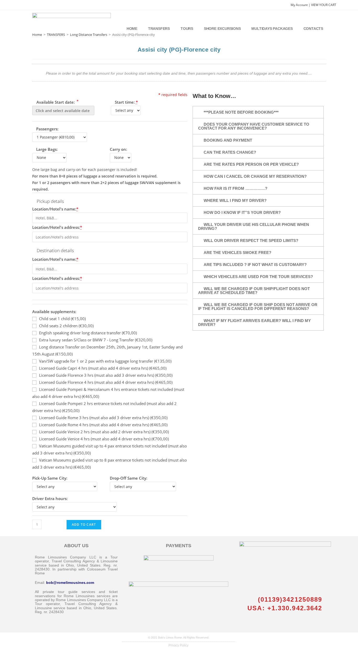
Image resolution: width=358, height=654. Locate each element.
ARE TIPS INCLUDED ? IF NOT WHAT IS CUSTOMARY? (255, 264)
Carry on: (118, 149)
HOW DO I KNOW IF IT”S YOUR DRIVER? (242, 212)
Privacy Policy (178, 645)
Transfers (159, 28)
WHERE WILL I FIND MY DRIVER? (235, 200)
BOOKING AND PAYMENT (228, 140)
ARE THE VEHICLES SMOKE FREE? (237, 252)
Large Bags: (47, 149)
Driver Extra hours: (50, 498)
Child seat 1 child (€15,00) (62, 318)
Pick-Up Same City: (49, 478)
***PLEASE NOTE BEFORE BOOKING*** (241, 112)
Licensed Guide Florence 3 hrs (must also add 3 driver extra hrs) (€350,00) (105, 375)
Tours (187, 28)
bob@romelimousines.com (70, 582)
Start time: (126, 102)
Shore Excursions (222, 28)
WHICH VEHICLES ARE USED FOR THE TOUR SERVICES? (258, 276)
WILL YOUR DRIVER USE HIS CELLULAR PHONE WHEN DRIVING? (253, 226)
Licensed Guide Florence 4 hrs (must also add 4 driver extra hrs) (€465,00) (105, 382)
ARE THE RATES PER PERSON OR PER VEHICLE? (251, 164)
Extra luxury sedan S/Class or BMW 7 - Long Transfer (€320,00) (95, 339)
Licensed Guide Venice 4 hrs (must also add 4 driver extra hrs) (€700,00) (104, 438)
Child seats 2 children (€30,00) (66, 325)
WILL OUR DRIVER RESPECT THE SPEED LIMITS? (251, 240)
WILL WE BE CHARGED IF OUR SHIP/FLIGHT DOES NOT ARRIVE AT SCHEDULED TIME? (254, 290)
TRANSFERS (56, 34)
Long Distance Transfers (88, 34)
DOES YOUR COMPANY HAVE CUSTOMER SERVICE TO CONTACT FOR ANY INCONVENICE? (253, 126)
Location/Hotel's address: (57, 227)
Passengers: (47, 128)
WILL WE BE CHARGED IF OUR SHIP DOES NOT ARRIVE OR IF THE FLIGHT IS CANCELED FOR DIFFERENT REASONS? (257, 306)
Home (132, 28)
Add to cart (84, 524)
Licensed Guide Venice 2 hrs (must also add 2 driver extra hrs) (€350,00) (104, 431)
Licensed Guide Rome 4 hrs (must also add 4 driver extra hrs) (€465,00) (103, 424)
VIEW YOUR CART (323, 5)
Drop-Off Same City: (128, 478)
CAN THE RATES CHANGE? (230, 152)
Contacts (313, 28)
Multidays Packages (271, 28)
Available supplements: (54, 311)
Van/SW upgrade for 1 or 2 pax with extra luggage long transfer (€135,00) (105, 361)
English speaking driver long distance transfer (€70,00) (88, 332)
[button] (258, 112)
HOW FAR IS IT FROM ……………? (235, 188)
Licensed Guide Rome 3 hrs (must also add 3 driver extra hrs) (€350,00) (103, 417)
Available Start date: (57, 102)
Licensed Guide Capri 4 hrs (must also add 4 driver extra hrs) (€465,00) (102, 368)
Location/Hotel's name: (55, 209)
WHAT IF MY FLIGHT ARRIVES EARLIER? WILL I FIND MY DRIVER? (254, 322)
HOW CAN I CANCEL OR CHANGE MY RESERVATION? (255, 176)
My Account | (301, 5)
